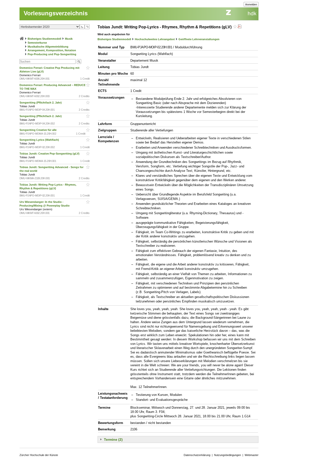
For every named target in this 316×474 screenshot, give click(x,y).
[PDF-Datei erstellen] (239, 27)
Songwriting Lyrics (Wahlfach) (40, 139)
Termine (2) (113, 439)
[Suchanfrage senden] (79, 61)
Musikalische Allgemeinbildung (48, 46)
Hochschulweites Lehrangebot (155, 39)
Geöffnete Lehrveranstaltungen (198, 39)
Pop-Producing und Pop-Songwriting (52, 54)
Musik (69, 38)
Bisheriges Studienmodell (44, 38)
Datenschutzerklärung (197, 455)
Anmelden (251, 4)
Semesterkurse (37, 42)
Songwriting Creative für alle (38, 129)
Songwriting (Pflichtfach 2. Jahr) (41, 102)
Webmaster (251, 455)
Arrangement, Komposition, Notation (52, 50)
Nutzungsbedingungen (227, 455)
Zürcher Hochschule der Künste (39, 455)
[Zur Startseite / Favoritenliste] (22, 38)
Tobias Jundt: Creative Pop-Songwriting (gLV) (50, 153)
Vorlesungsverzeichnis (56, 13)
